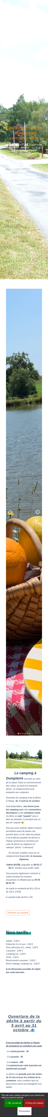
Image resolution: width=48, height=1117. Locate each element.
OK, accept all (14, 1103)
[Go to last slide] (10, 512)
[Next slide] (38, 512)
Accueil (11, 145)
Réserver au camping (18, 913)
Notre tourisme (31, 145)
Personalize (24, 1111)
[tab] (18, 733)
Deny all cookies (35, 1103)
